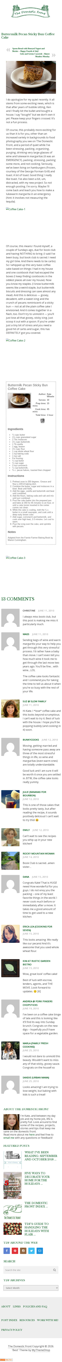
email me (8, 1137)
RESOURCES (27, 1320)
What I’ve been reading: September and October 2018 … (41, 1156)
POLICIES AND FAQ (35, 1306)
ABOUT (5, 1306)
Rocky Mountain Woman (38, 853)
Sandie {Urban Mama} (36, 1077)
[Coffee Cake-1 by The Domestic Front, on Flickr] (31, 223)
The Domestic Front (20, 1346)
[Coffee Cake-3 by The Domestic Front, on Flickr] (31, 572)
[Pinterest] (15, 1251)
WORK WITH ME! (47, 1320)
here (32, 1134)
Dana (26, 876)
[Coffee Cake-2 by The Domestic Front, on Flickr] (31, 355)
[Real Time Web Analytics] (6, 1360)
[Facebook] (6, 1251)
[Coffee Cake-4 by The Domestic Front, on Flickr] (31, 77)
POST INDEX (9, 1320)
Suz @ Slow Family (34, 701)
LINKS (17, 1306)
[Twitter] (31, 1251)
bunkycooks (31, 739)
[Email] (40, 1251)
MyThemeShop (41, 1350)
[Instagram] (23, 1251)
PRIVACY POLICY (11, 1330)
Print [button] (43, 422)
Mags (26, 634)
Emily (26, 829)
